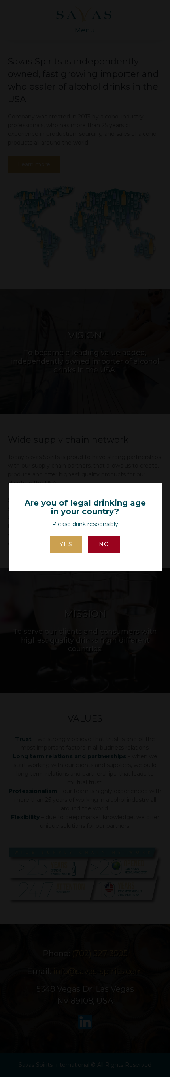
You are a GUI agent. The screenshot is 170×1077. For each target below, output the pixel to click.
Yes (66, 544)
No (104, 544)
